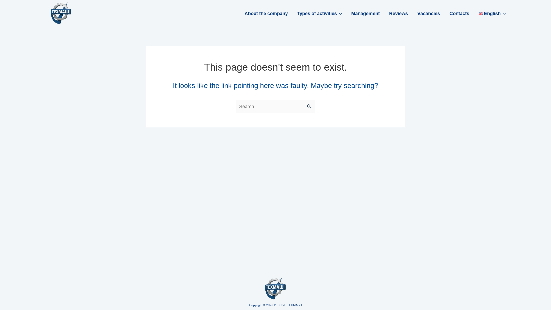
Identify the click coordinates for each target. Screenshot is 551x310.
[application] (339, 13)
